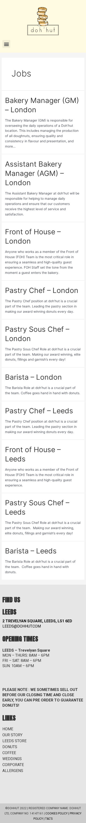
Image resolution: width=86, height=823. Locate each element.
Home (7, 729)
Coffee (9, 753)
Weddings (12, 759)
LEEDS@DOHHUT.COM (21, 626)
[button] (6, 44)
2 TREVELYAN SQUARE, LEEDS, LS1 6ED (37, 621)
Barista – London (33, 377)
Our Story (12, 735)
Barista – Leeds (31, 551)
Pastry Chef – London (41, 290)
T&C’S (49, 818)
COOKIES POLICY (56, 813)
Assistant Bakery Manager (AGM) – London (34, 173)
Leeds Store (14, 741)
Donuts (9, 747)
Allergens (12, 770)
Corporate (13, 764)
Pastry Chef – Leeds (39, 410)
